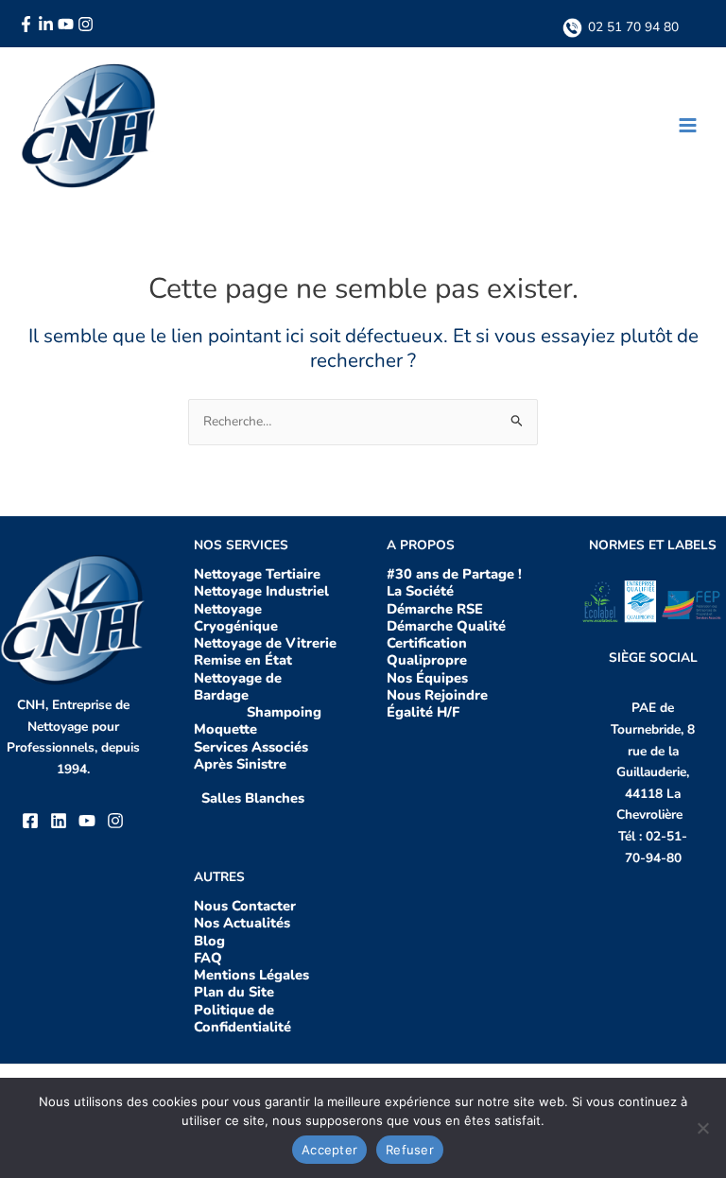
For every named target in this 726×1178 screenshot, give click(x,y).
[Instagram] (86, 24)
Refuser (410, 1149)
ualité (487, 625)
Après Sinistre (242, 763)
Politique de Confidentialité (242, 1018)
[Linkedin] (46, 24)
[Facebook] (26, 24)
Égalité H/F (423, 711)
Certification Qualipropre (427, 651)
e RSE (464, 608)
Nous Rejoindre (437, 694)
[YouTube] (66, 24)
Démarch (416, 608)
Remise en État (243, 659)
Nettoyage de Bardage (238, 686)
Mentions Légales (251, 974)
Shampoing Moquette (257, 720)
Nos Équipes (427, 677)
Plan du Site (234, 991)
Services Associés (251, 746)
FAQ (208, 957)
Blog (209, 940)
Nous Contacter (245, 905)
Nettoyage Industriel (261, 590)
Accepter (329, 1149)
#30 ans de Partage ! (456, 573)
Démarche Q (427, 625)
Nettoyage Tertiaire (257, 573)
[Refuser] (702, 1127)
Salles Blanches (252, 797)
